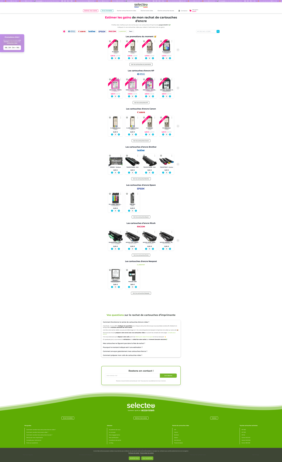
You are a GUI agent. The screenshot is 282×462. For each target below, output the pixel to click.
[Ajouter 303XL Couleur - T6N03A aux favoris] (127, 79)
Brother (176, 435)
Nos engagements (114, 435)
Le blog (111, 443)
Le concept (112, 432)
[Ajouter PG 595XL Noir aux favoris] (127, 41)
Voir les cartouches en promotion (141, 64)
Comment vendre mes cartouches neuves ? (39, 435)
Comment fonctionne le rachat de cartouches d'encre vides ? (126, 322)
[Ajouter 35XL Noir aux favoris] (127, 193)
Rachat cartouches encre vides (126, 10)
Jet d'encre (177, 440)
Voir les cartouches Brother (141, 179)
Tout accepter (147, 458)
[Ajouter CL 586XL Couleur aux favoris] (110, 117)
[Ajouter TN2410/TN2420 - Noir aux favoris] (144, 155)
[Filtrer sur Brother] (92, 31)
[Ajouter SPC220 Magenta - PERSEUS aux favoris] (161, 232)
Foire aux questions (32, 443)
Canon (176, 432)
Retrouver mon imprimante (34, 437)
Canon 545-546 (246, 440)
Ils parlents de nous (114, 429)
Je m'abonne (168, 375)
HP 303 (244, 432)
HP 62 (243, 435)
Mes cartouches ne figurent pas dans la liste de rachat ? (124, 343)
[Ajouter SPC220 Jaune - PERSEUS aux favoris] (144, 232)
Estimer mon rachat (90, 10)
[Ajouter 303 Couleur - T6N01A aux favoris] (110, 79)
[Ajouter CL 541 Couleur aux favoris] (161, 41)
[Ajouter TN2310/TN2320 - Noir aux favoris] (127, 155)
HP (175, 429)
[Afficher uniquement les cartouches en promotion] (64, 31)
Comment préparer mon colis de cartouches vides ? (122, 355)
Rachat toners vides (147, 10)
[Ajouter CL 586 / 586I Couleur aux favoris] (127, 117)
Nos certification (114, 437)
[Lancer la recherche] (218, 31)
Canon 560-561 (246, 443)
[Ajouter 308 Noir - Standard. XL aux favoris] (161, 79)
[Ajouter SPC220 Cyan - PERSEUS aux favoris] (127, 232)
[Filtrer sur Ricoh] (112, 31)
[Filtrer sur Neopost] (122, 31)
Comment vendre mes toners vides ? (37, 432)
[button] (182, 10)
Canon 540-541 (246, 437)
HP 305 (244, 429)
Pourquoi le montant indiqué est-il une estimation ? (123, 347)
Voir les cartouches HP (141, 102)
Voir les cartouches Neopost (141, 293)
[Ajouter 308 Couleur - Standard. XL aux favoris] (144, 79)
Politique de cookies (133, 453)
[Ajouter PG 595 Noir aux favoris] (110, 41)
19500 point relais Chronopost (144, 336)
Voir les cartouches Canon (141, 140)
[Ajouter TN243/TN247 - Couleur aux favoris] (161, 155)
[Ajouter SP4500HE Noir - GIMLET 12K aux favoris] (110, 232)
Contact (214, 418)
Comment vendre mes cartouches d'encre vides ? (41, 429)
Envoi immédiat (107, 10)
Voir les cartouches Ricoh (141, 255)
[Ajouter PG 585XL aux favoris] (144, 41)
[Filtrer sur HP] (71, 31)
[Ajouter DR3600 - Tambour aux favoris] (110, 155)
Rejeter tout (134, 458)
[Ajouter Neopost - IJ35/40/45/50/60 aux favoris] (110, 270)
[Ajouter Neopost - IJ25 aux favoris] (127, 270)
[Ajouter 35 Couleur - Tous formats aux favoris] (110, 193)
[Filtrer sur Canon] (81, 31)
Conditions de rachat (115, 440)
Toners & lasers (178, 443)
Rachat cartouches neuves (166, 10)
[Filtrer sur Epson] (102, 31)
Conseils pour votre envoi (33, 440)
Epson (176, 437)
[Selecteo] (141, 401)
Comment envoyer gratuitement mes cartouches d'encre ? (125, 351)
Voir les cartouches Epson (141, 217)
